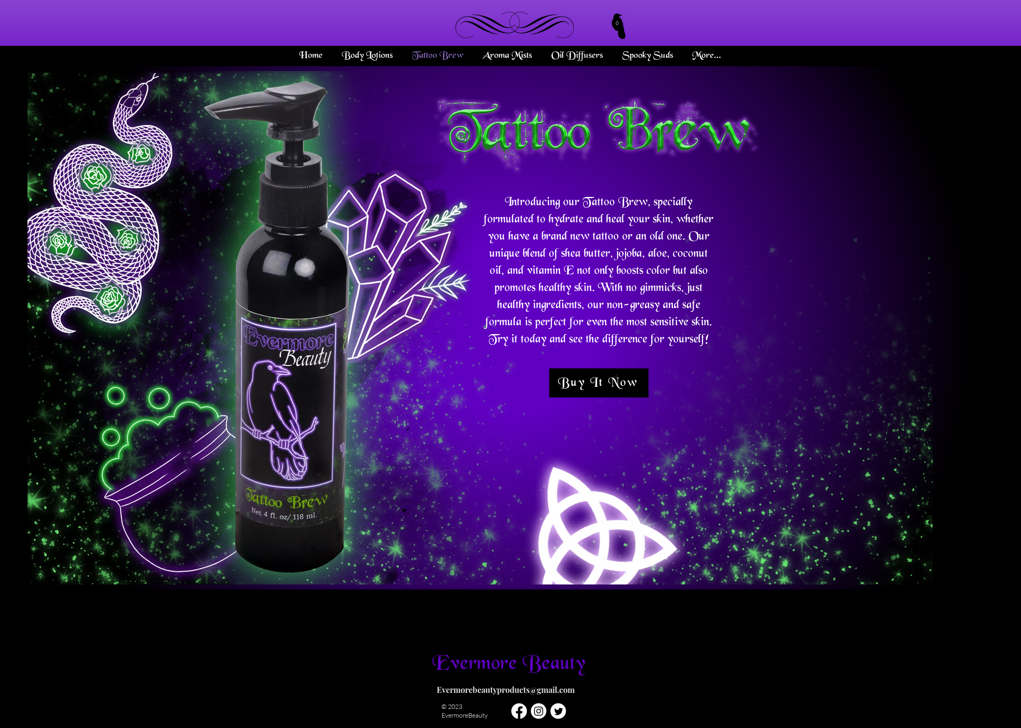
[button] (617, 22)
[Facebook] (519, 711)
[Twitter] (558, 711)
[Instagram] (538, 711)
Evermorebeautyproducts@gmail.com (506, 689)
